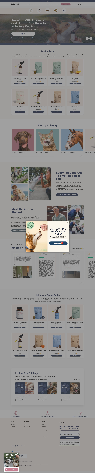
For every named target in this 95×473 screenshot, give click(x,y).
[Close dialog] (68, 222)
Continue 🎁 (58, 243)
